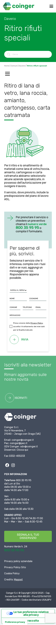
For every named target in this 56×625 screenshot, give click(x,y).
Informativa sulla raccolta (21, 620)
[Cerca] (8, 54)
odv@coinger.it (29, 446)
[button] (51, 6)
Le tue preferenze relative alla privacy (31, 613)
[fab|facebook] (7, 465)
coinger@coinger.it (23, 439)
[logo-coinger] (18, 6)
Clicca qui (22, 449)
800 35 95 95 (14, 550)
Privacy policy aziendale (18, 561)
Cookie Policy (12, 573)
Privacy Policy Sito (15, 567)
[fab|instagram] (13, 465)
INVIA (24, 339)
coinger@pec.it (18, 443)
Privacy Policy (36, 323)
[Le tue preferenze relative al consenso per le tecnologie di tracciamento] (15, 622)
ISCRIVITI (20, 398)
